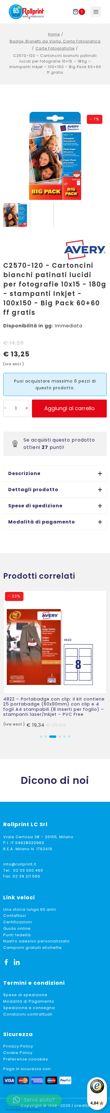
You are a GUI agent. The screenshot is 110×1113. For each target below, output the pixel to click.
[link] (55, 659)
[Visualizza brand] (85, 249)
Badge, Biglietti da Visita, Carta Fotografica (55, 41)
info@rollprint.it (19, 864)
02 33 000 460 (28, 870)
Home (54, 34)
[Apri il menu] (95, 11)
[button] (55, 473)
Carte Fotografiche (55, 48)
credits (81, 1105)
